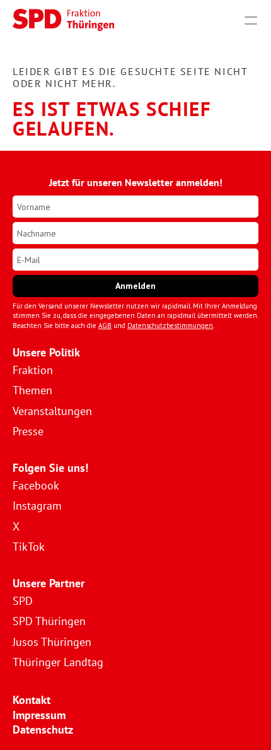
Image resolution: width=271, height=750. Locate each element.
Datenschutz (43, 729)
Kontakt (31, 700)
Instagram (37, 505)
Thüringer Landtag (58, 662)
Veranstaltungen (52, 411)
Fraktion (33, 370)
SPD (23, 601)
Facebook (36, 485)
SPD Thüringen (49, 621)
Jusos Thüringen (52, 642)
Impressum (39, 715)
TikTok (29, 546)
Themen (32, 390)
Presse (28, 431)
